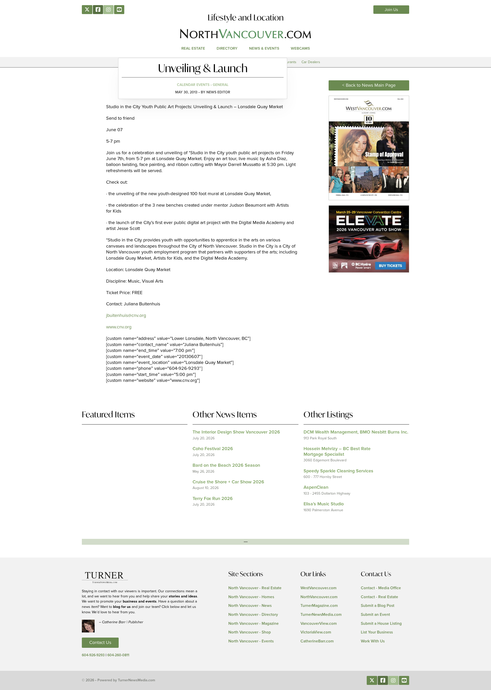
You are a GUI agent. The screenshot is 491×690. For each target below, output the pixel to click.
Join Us (391, 9)
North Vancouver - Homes (251, 597)
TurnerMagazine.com (319, 605)
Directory (227, 48)
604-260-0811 (118, 655)
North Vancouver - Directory (253, 614)
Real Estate (193, 48)
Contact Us (100, 643)
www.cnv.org (118, 327)
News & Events (264, 48)
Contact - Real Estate (379, 597)
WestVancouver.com (318, 588)
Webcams (300, 48)
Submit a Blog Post (377, 605)
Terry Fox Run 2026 (213, 499)
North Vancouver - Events (251, 641)
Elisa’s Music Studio (324, 504)
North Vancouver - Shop (249, 632)
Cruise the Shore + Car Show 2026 (228, 482)
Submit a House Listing (381, 623)
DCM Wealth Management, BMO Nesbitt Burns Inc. (356, 432)
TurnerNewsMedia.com (321, 614)
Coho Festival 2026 (213, 449)
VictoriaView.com (315, 632)
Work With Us (373, 641)
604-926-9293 (93, 655)
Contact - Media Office (381, 588)
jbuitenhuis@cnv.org (126, 315)
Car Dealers (311, 62)
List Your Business (377, 632)
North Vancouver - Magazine (253, 623)
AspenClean (316, 487)
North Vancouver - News (250, 605)
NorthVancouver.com (319, 597)
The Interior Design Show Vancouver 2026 (236, 432)
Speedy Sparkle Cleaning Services (338, 471)
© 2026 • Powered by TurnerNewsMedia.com (118, 680)
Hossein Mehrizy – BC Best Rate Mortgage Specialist (337, 451)
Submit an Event (375, 614)
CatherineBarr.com (317, 641)
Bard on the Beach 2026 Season (226, 465)
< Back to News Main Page (369, 85)
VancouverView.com (318, 623)
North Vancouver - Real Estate (255, 588)
